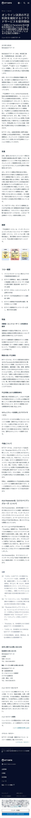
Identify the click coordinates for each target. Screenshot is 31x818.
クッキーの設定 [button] (17, 805)
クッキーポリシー (14, 806)
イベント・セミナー (23, 742)
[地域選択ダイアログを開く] (19, 3)
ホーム (3, 11)
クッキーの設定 (15, 810)
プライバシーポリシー (21, 796)
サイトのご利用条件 (6, 796)
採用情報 (4, 777)
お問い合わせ (19, 793)
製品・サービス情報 (7, 785)
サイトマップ (5, 793)
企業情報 (4, 769)
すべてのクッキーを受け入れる (15, 814)
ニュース (9, 11)
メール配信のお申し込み (21, 728)
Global (9, 764)
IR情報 (3, 773)
